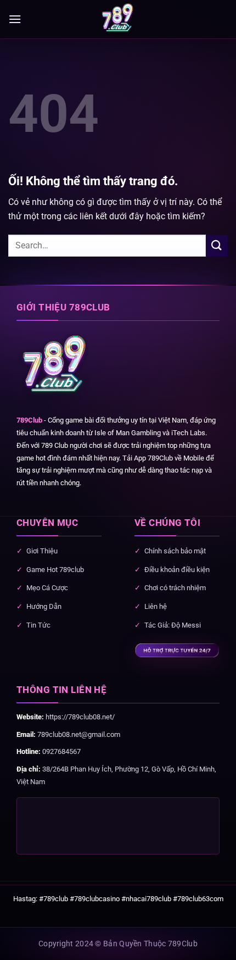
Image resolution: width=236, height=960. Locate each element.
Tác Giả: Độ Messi (172, 625)
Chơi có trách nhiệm (175, 588)
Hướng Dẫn (43, 606)
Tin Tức (38, 625)
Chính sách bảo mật (175, 551)
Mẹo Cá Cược (47, 588)
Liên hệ (155, 606)
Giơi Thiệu (42, 551)
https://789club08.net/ (80, 717)
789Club (29, 420)
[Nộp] (217, 245)
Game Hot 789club (55, 569)
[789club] (118, 19)
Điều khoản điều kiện (177, 569)
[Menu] (14, 18)
